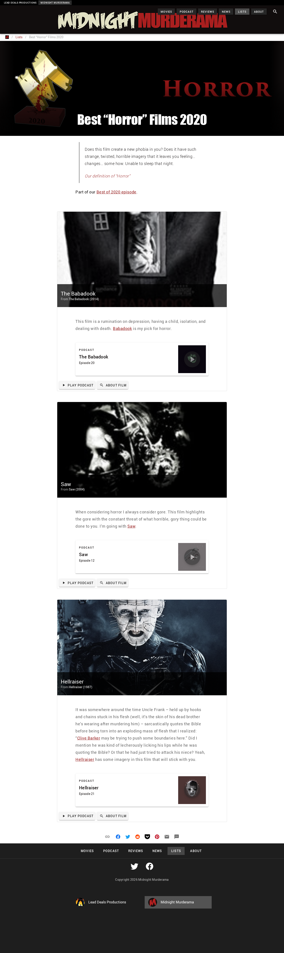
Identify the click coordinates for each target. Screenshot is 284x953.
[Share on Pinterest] (157, 837)
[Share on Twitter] (128, 837)
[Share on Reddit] (138, 837)
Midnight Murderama (25, 9)
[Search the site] (275, 11)
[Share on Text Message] (177, 837)
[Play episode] (192, 359)
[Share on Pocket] (147, 837)
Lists (19, 37)
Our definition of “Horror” (107, 176)
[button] (107, 837)
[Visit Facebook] (150, 866)
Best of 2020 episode (116, 192)
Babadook (122, 328)
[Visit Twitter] (134, 866)
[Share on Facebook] (118, 837)
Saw (131, 526)
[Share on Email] (167, 837)
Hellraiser (84, 759)
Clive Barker (88, 738)
